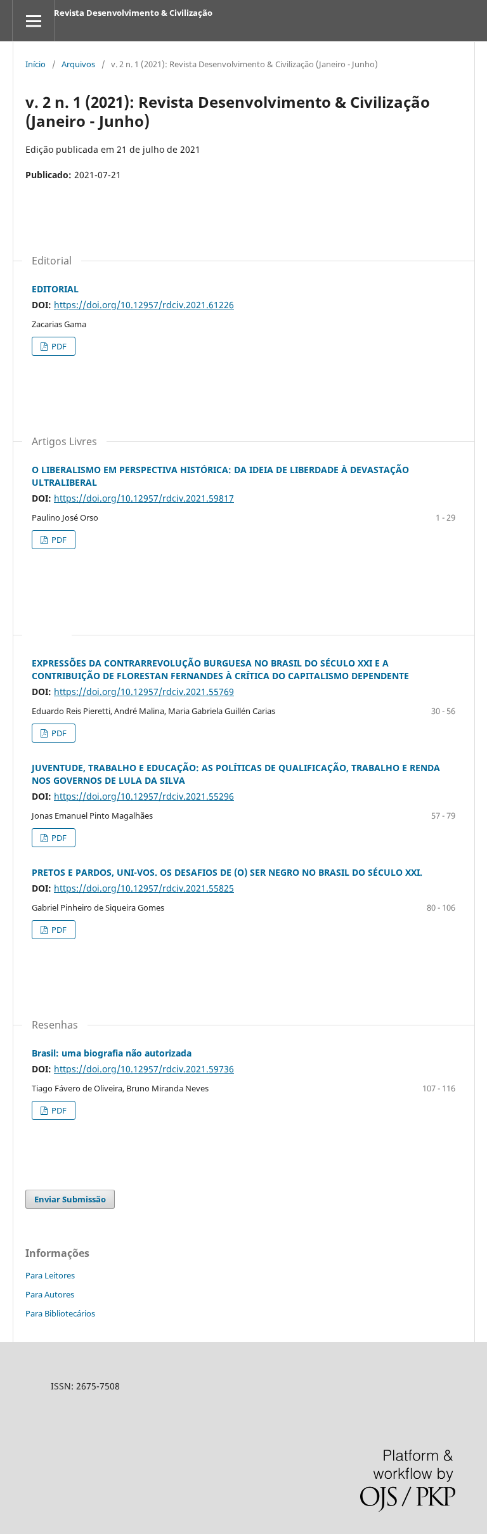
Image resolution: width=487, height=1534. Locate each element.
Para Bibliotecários (60, 1313)
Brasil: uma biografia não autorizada (112, 1053)
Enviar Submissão (70, 1199)
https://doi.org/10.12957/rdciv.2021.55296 (144, 796)
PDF (58, 346)
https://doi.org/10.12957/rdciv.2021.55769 (144, 692)
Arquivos (78, 64)
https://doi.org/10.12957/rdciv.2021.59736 (144, 1069)
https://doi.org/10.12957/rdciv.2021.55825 (144, 888)
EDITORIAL (55, 289)
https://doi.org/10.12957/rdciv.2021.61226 (144, 305)
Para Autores (49, 1294)
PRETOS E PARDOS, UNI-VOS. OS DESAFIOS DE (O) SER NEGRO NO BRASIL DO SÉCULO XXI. (227, 872)
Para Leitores (50, 1275)
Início (35, 64)
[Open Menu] (33, 20)
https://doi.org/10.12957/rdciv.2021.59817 (144, 498)
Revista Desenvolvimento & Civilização (133, 12)
